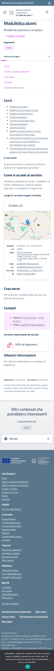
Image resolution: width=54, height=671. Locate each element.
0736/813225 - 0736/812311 (30, 270)
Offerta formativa (10, 570)
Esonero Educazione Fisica (22, 120)
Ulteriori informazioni (14, 87)
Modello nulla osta (18, 106)
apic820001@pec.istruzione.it (29, 267)
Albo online (7, 597)
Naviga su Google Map (26, 273)
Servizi (9, 47)
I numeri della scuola (11, 536)
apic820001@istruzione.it (28, 263)
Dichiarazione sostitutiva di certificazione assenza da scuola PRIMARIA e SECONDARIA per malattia (29, 141)
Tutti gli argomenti (10, 603)
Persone (6, 533)
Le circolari (7, 590)
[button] (27, 57)
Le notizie (6, 587)
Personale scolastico (11, 550)
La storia (6, 540)
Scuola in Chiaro (9, 488)
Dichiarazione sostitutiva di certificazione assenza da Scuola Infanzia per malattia (29, 150)
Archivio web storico (11, 509)
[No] (50, 660)
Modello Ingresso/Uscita (21, 113)
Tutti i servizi (7, 560)
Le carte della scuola (11, 526)
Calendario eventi (10, 594)
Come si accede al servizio (16, 71)
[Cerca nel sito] (47, 13)
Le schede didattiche (11, 573)
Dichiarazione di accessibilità (34, 616)
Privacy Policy (8, 616)
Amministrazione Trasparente (16, 611)
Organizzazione (9, 529)
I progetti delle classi (11, 577)
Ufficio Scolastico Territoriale (15, 485)
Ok (27, 666)
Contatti (8, 82)
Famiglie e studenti (11, 553)
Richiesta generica (18, 117)
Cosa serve (9, 77)
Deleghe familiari (18, 127)
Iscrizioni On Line (10, 492)
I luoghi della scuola (11, 522)
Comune (6, 499)
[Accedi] (49, 2)
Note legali (7, 621)
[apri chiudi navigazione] (5, 12)
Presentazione (8, 519)
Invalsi (5, 495)
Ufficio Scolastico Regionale (15, 481)
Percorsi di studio (10, 557)
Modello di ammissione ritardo (24, 110)
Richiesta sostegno (19, 124)
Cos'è (6, 66)
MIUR (4, 478)
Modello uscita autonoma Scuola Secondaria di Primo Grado (25, 132)
